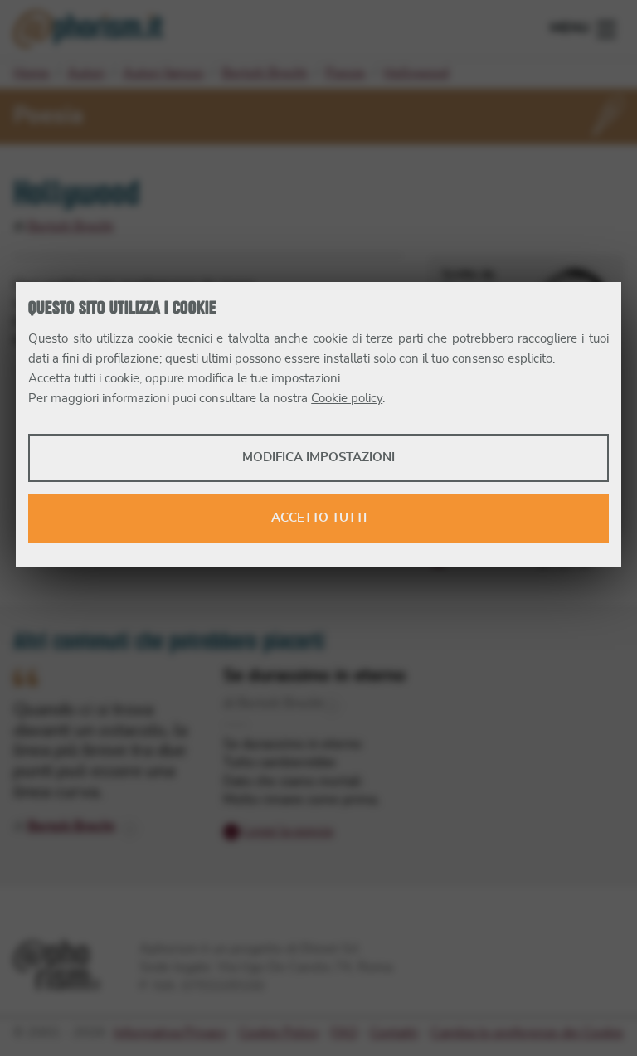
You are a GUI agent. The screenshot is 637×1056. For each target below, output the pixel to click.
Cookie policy (346, 398)
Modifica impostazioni (318, 457)
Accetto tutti (319, 518)
